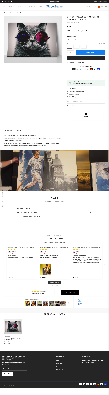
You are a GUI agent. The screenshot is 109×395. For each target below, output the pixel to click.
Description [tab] (8, 130)
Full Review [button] (11, 277)
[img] (11, 249)
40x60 (83, 47)
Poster (69, 39)
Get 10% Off (2, 203)
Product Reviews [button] (54, 282)
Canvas (77, 39)
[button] (89, 6)
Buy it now (86, 57)
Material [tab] (20, 130)
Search (57, 360)
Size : (70, 43)
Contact (58, 366)
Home (5, 12)
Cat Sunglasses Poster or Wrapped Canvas (12, 339)
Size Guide (103, 43)
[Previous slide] (5, 264)
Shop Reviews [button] (54, 285)
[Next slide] (104, 264)
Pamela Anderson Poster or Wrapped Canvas (88, 247)
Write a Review (69, 292)
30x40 (76, 47)
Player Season (7, 336)
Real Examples (59, 369)
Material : (71, 36)
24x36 (69, 47)
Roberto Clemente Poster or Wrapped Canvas (56, 247)
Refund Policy (59, 363)
